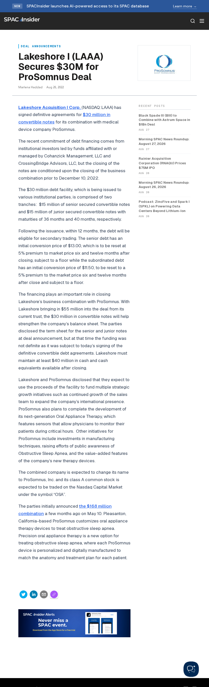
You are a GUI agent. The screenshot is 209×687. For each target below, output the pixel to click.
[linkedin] (34, 594)
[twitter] (23, 594)
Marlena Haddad (30, 87)
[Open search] (193, 21)
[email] (44, 594)
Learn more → (185, 6)
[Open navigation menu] (202, 21)
